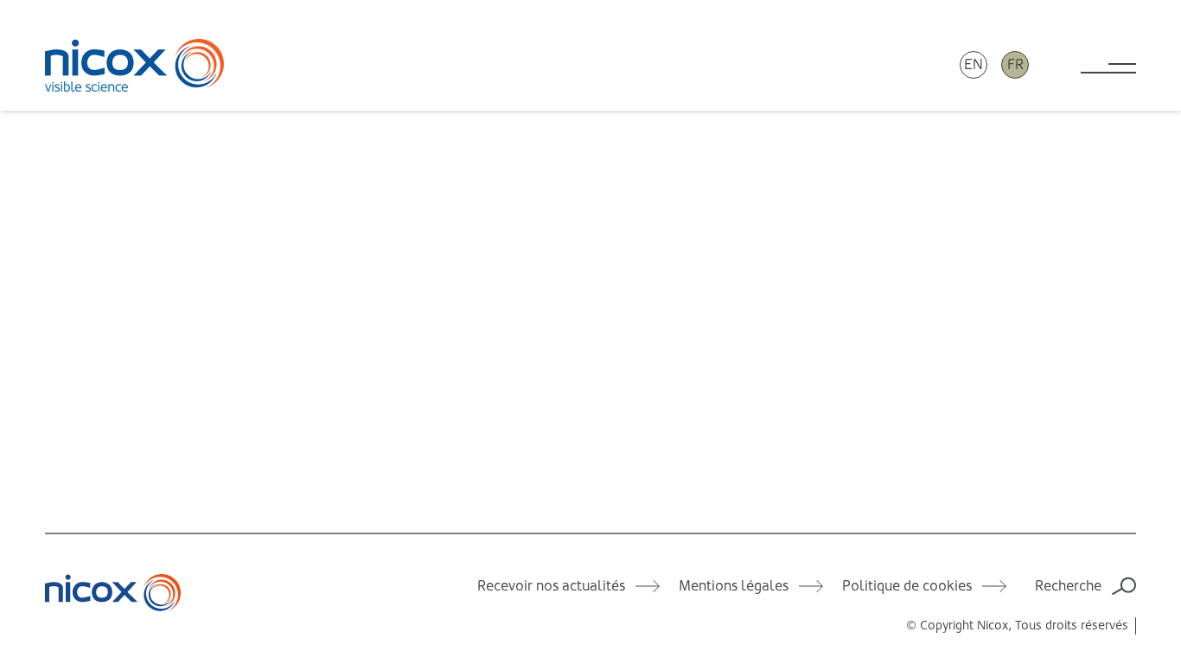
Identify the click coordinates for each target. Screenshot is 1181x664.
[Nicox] (135, 65)
